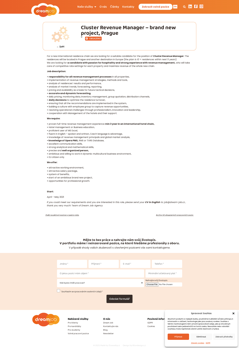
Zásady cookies (197, 343)
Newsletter (108, 333)
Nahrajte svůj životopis (156, 280)
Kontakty (128, 6)
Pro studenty (74, 330)
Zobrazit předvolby (224, 336)
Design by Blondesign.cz (134, 345)
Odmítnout (201, 336)
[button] (233, 313)
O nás (103, 6)
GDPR (208, 343)
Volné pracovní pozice (78, 333)
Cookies (151, 326)
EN (175, 6)
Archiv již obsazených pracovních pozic (174, 215)
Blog (105, 330)
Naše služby (85, 6)
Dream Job (108, 322)
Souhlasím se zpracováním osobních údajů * (82, 291)
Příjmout (178, 336)
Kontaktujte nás (110, 326)
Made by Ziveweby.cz (106, 345)
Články (114, 6)
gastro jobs (73, 215)
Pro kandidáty (74, 326)
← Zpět (60, 46)
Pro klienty (73, 322)
